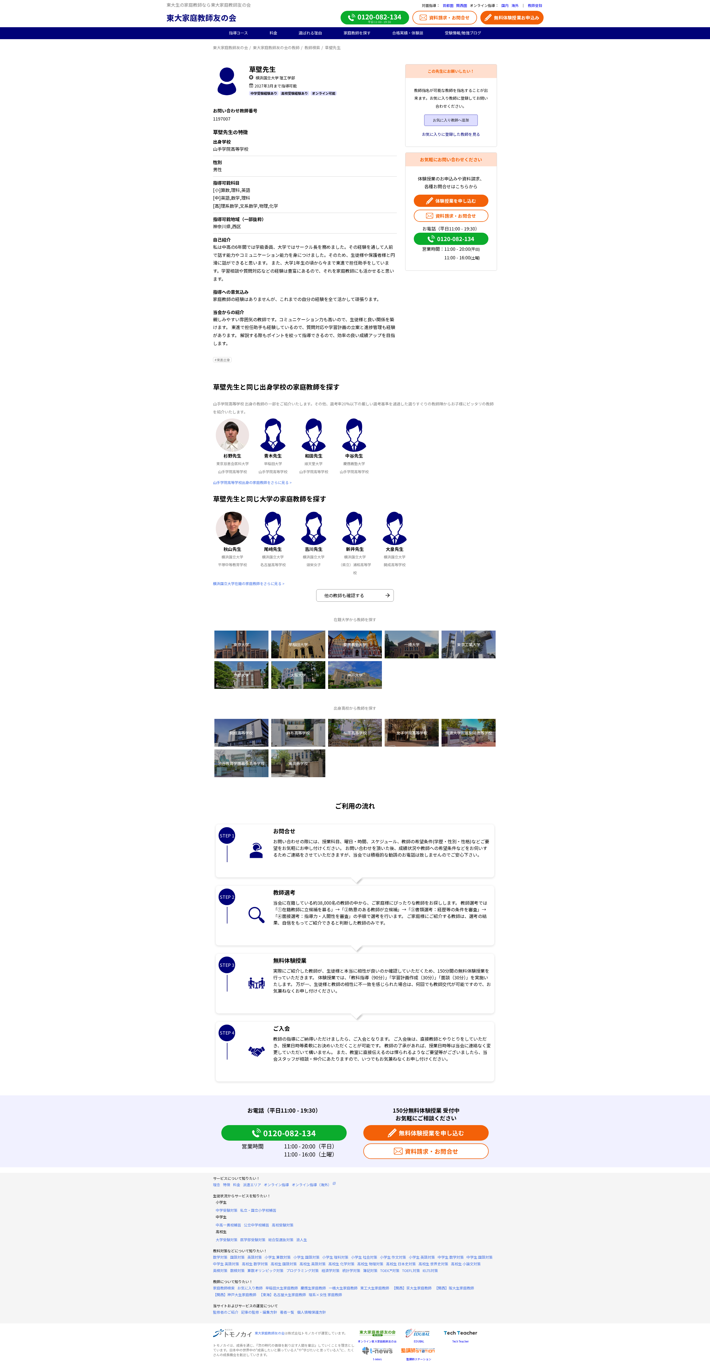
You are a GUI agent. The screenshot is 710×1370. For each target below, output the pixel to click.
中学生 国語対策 (479, 1257)
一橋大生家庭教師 (343, 1288)
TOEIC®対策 (389, 1270)
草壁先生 (333, 47)
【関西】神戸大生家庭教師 (234, 1294)
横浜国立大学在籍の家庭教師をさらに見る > (249, 583)
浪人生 (301, 1239)
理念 (216, 1184)
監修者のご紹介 (225, 1312)
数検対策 (237, 1270)
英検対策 (220, 1270)
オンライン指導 (276, 1184)
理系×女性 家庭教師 (325, 1294)
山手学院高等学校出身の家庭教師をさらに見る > (252, 482)
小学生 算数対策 (278, 1257)
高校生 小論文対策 (466, 1263)
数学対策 (220, 1257)
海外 (515, 5)
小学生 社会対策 (364, 1257)
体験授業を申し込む (455, 200)
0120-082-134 (455, 239)
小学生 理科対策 (335, 1257)
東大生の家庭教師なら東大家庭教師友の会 (208, 4)
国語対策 (237, 1257)
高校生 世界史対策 (433, 1263)
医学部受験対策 (252, 1239)
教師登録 (535, 5)
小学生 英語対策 (422, 1257)
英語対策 (254, 1257)
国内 (505, 5)
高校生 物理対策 (370, 1263)
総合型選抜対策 (280, 1239)
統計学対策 (351, 1270)
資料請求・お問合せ (449, 17)
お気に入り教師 (250, 1288)
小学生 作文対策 (393, 1257)
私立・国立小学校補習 (258, 1210)
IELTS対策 (430, 1270)
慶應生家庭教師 (313, 1288)
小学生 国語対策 (306, 1257)
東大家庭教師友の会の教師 (276, 47)
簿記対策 (370, 1270)
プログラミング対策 (302, 1270)
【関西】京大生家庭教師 (412, 1288)
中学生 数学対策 (451, 1257)
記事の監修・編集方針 (259, 1312)
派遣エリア (252, 1184)
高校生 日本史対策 (401, 1263)
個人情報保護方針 (311, 1312)
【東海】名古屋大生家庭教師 (282, 1294)
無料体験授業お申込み (516, 17)
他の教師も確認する (344, 595)
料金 (236, 1184)
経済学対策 (330, 1270)
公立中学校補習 (256, 1225)
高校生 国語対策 (284, 1263)
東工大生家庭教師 (374, 1288)
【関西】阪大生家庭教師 (454, 1288)
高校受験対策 (282, 1225)
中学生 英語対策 (226, 1263)
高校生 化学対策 (341, 1263)
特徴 (226, 1184)
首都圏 (448, 5)
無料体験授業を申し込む (431, 1133)
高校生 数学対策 (255, 1263)
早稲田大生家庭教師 (281, 1288)
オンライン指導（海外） (311, 1184)
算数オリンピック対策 (265, 1270)
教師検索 (312, 47)
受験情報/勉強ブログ (463, 33)
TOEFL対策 (411, 1270)
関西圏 (461, 5)
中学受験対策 (226, 1210)
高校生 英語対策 (313, 1263)
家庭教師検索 (224, 1288)
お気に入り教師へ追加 (451, 120)
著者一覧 (287, 1312)
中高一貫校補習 (228, 1225)
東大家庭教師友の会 (201, 17)
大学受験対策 (226, 1239)
